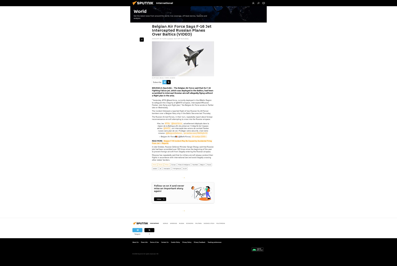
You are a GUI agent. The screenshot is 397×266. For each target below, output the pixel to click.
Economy (189, 223)
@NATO (166, 128)
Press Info (144, 242)
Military (167, 164)
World (154, 164)
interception (167, 168)
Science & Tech (209, 223)
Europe (174, 164)
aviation (155, 168)
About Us (135, 242)
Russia (160, 164)
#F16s (167, 123)
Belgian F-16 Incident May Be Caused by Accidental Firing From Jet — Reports (182, 142)
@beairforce (176, 123)
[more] (142, 40)
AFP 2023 (156, 78)
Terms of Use (154, 242)
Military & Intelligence (184, 164)
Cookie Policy (175, 242)
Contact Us (165, 242)
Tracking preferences (214, 242)
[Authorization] (253, 3)
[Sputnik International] (143, 6)
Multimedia (220, 223)
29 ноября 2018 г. (199, 136)
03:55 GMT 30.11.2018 (159, 39)
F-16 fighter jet (177, 168)
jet (160, 168)
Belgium (202, 164)
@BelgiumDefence (174, 133)
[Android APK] (258, 249)
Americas (173, 223)
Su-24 (185, 168)
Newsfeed (195, 164)
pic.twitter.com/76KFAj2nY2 (195, 133)
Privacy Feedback (199, 242)
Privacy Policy (186, 242)
